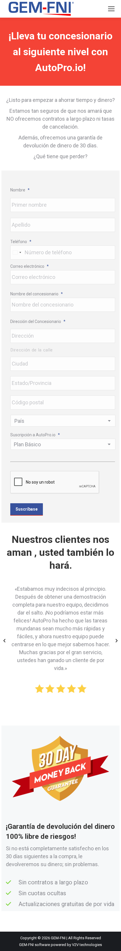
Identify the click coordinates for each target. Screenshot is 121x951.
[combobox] (17, 252)
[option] (60, 640)
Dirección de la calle (32, 350)
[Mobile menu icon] (111, 9)
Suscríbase (27, 509)
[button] (4, 641)
